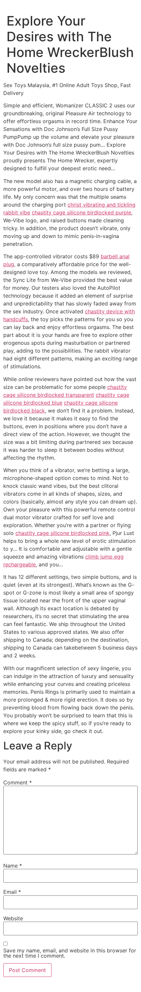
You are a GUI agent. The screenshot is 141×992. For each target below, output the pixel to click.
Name (12, 865)
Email (12, 891)
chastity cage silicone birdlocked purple (81, 212)
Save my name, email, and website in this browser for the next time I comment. (69, 953)
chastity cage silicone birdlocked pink (62, 533)
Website (13, 918)
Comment (17, 782)
